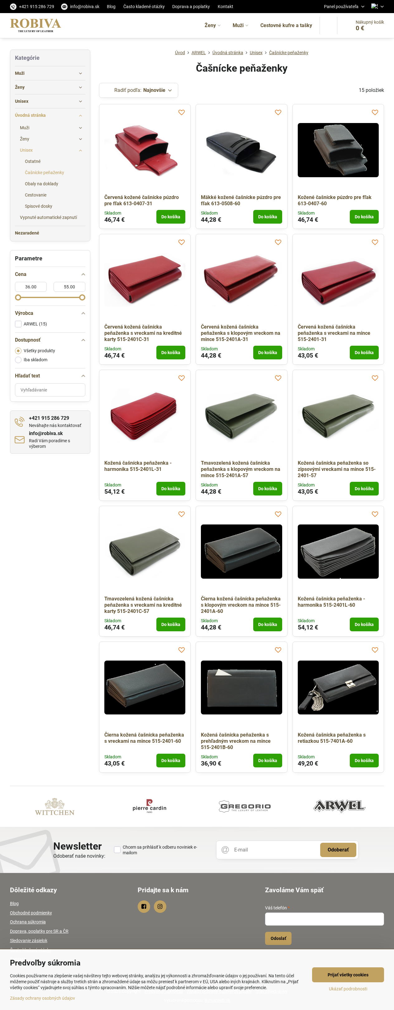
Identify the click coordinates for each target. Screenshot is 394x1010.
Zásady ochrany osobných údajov (42, 998)
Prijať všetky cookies (348, 974)
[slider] (18, 297)
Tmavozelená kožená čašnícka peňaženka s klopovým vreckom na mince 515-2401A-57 (240, 469)
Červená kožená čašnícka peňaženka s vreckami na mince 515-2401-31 (334, 333)
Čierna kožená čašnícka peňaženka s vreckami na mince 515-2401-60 (144, 738)
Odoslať (278, 938)
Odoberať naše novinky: (79, 856)
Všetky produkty (39, 350)
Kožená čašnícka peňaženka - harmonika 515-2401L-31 (138, 466)
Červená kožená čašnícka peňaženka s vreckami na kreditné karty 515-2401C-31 (143, 333)
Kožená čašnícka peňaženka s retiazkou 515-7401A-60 (332, 738)
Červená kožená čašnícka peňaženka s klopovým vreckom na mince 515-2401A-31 (240, 333)
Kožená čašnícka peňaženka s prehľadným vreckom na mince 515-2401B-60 (236, 741)
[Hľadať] (328, 25)
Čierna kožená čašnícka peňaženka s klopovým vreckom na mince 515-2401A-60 (241, 605)
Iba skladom (35, 359)
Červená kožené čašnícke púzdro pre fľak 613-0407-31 (141, 200)
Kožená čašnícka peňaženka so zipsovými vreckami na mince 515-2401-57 (337, 469)
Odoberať (338, 850)
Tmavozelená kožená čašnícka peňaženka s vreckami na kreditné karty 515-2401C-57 (143, 605)
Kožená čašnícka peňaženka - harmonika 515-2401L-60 (331, 602)
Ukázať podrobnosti (348, 988)
